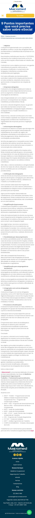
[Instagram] (14, 455)
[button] (2, 15)
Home (2, 36)
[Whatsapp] (20, 455)
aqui (32, 431)
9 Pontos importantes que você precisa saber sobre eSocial (17, 38)
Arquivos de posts (10, 36)
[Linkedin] (17, 455)
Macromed (6, 372)
